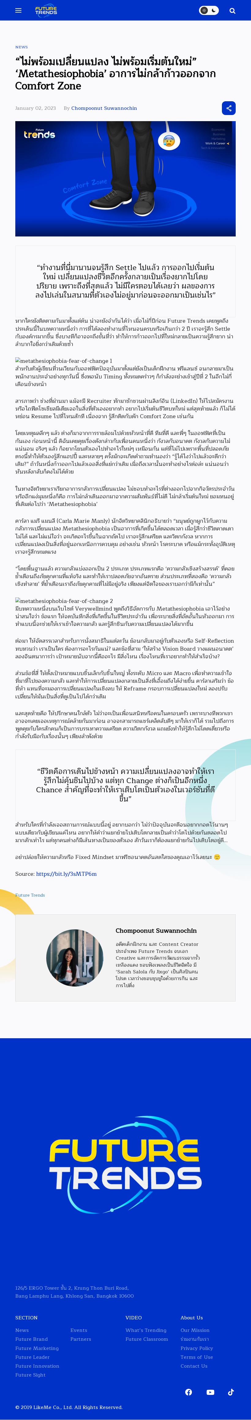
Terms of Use (197, 1357)
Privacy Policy (197, 1348)
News (21, 47)
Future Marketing (36, 1348)
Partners (80, 1339)
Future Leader (32, 1357)
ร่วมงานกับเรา (195, 1339)
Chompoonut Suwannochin (104, 108)
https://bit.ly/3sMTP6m (66, 874)
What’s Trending (146, 1330)
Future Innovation (37, 1366)
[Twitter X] (195, 108)
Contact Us (194, 1366)
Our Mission (195, 1330)
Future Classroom (147, 1339)
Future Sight (30, 1375)
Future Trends (30, 895)
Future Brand (31, 1339)
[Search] (229, 10)
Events (78, 1330)
